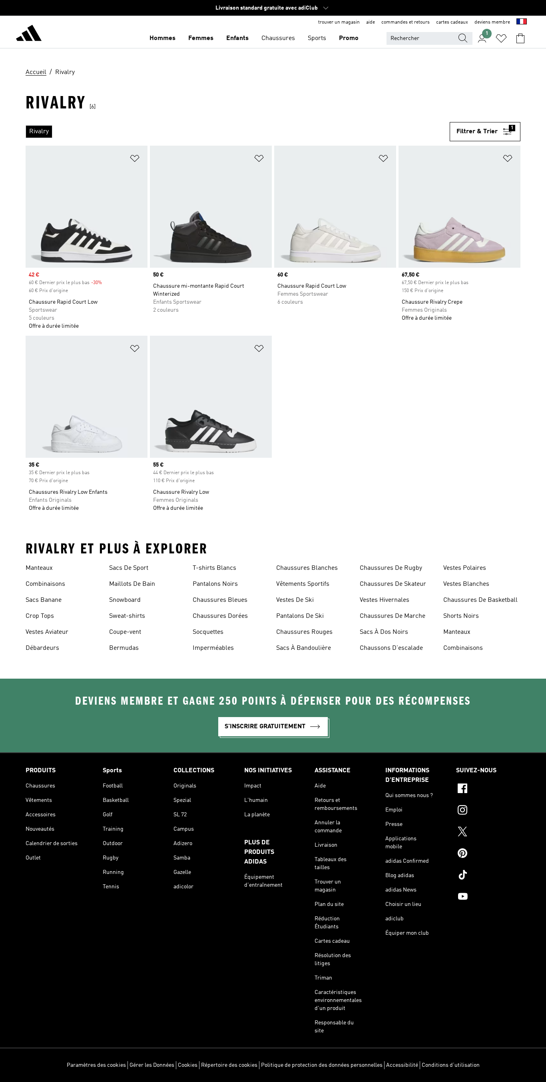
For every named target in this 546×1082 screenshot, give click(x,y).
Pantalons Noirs (215, 584)
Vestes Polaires (464, 568)
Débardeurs (42, 648)
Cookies (187, 1065)
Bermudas (124, 648)
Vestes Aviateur (47, 632)
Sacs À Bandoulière (303, 648)
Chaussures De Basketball (480, 600)
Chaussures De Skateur (393, 584)
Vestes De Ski (295, 600)
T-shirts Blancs (214, 568)
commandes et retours (405, 22)
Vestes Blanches (466, 584)
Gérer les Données (152, 1065)
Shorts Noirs (461, 616)
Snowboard (125, 600)
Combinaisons (45, 584)
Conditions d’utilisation (451, 1065)
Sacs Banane (44, 600)
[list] (238, 131)
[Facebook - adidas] (488, 789)
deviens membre (492, 22)
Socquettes (208, 632)
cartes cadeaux (452, 22)
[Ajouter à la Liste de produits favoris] (134, 160)
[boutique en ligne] (29, 34)
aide (370, 22)
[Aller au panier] (520, 38)
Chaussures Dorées (220, 616)
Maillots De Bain (132, 584)
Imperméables (213, 648)
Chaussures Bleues (220, 600)
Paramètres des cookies (96, 1065)
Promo (349, 38)
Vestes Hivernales (384, 600)
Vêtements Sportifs (302, 584)
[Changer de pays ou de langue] (521, 22)
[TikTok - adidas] (488, 876)
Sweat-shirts (127, 616)
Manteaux (39, 568)
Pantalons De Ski (300, 616)
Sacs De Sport (128, 568)
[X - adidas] (488, 833)
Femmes (200, 38)
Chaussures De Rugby (391, 568)
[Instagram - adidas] (488, 811)
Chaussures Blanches (307, 568)
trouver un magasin (339, 22)
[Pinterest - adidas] (488, 854)
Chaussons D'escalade (391, 648)
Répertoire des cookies (229, 1065)
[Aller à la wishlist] (501, 38)
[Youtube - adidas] (488, 897)
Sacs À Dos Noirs (384, 632)
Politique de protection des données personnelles (322, 1065)
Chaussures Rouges (304, 632)
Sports (317, 38)
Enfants (237, 38)
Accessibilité (402, 1065)
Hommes (162, 38)
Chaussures (278, 38)
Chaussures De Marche (392, 616)
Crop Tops (40, 616)
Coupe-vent (125, 632)
